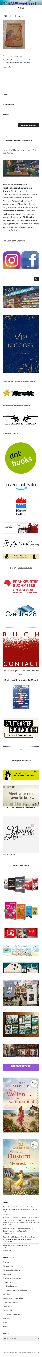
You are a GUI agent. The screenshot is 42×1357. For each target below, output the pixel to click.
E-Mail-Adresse (8, 104)
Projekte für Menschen (11, 1302)
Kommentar (8, 67)
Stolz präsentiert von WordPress (28, 1352)
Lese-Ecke (6, 1294)
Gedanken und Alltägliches (12, 1278)
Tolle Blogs (6, 1318)
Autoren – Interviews (10, 1266)
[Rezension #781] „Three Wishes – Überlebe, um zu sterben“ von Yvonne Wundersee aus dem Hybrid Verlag (20, 1209)
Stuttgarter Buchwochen (11, 1314)
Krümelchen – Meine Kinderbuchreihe (16, 1290)
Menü (22, 8)
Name (5, 94)
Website (6, 114)
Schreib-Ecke (7, 1310)
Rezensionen (7, 1306)
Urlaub (5, 1322)
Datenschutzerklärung (10, 1352)
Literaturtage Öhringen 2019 (13, 1298)
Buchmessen (7, 1274)
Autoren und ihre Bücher (11, 1270)
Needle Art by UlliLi (9, 854)
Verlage (5, 1326)
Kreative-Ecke (8, 1282)
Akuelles (6, 1262)
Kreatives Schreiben (10, 1286)
